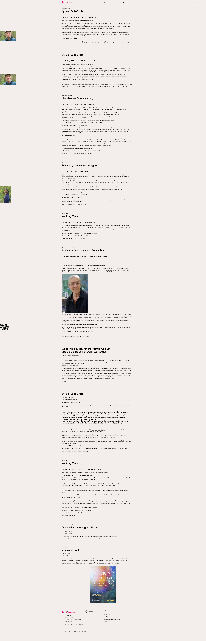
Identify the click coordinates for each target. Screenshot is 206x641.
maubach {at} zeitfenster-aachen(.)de (84, 153)
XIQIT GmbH (84, 631)
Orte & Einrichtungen (92, 2)
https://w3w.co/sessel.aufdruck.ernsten (115, 41)
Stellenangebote (107, 621)
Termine (106, 616)
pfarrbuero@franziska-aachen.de (74, 619)
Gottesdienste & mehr (80, 2)
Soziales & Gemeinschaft (103, 2)
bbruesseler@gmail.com (67, 538)
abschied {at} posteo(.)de (76, 197)
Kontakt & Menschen (124, 2)
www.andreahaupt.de (117, 189)
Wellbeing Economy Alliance (98, 429)
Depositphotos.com (70, 336)
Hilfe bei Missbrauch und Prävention (112, 619)
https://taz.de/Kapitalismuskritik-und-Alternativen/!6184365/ (114, 448)
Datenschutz (126, 614)
